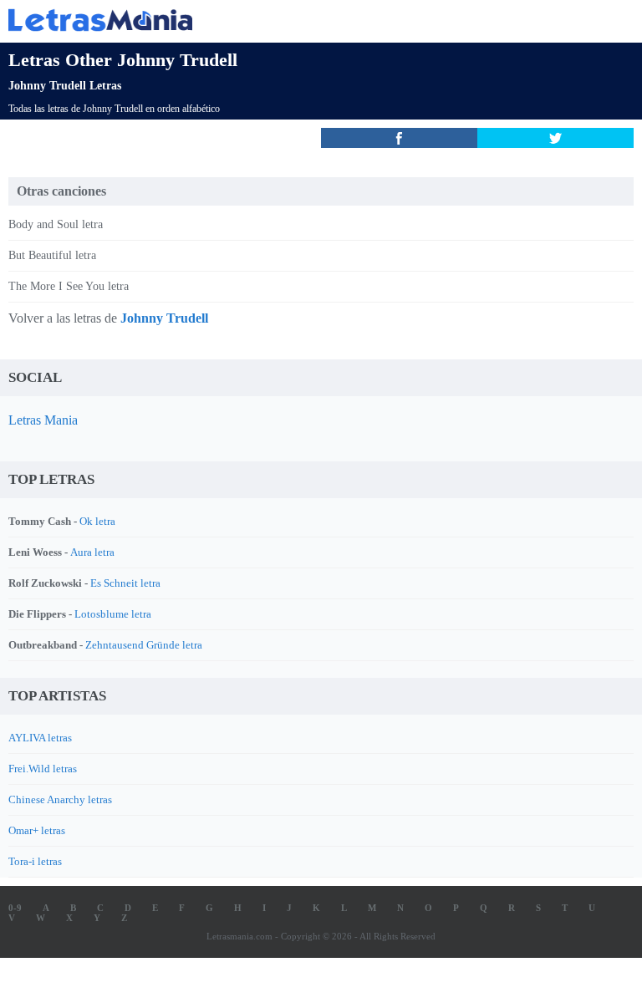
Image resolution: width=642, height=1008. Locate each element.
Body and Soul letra (55, 224)
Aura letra (92, 552)
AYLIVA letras (40, 737)
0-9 (15, 908)
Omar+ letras (36, 830)
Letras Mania (43, 420)
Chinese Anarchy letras (60, 799)
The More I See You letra (68, 286)
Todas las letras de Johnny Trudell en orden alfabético (114, 109)
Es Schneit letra (125, 583)
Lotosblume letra (112, 614)
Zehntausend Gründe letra (143, 645)
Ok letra (97, 521)
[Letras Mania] (295, 19)
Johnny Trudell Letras (64, 85)
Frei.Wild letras (42, 768)
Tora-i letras (35, 861)
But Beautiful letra (52, 255)
